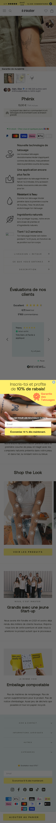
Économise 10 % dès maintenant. (28, 431)
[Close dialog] (54, 382)
